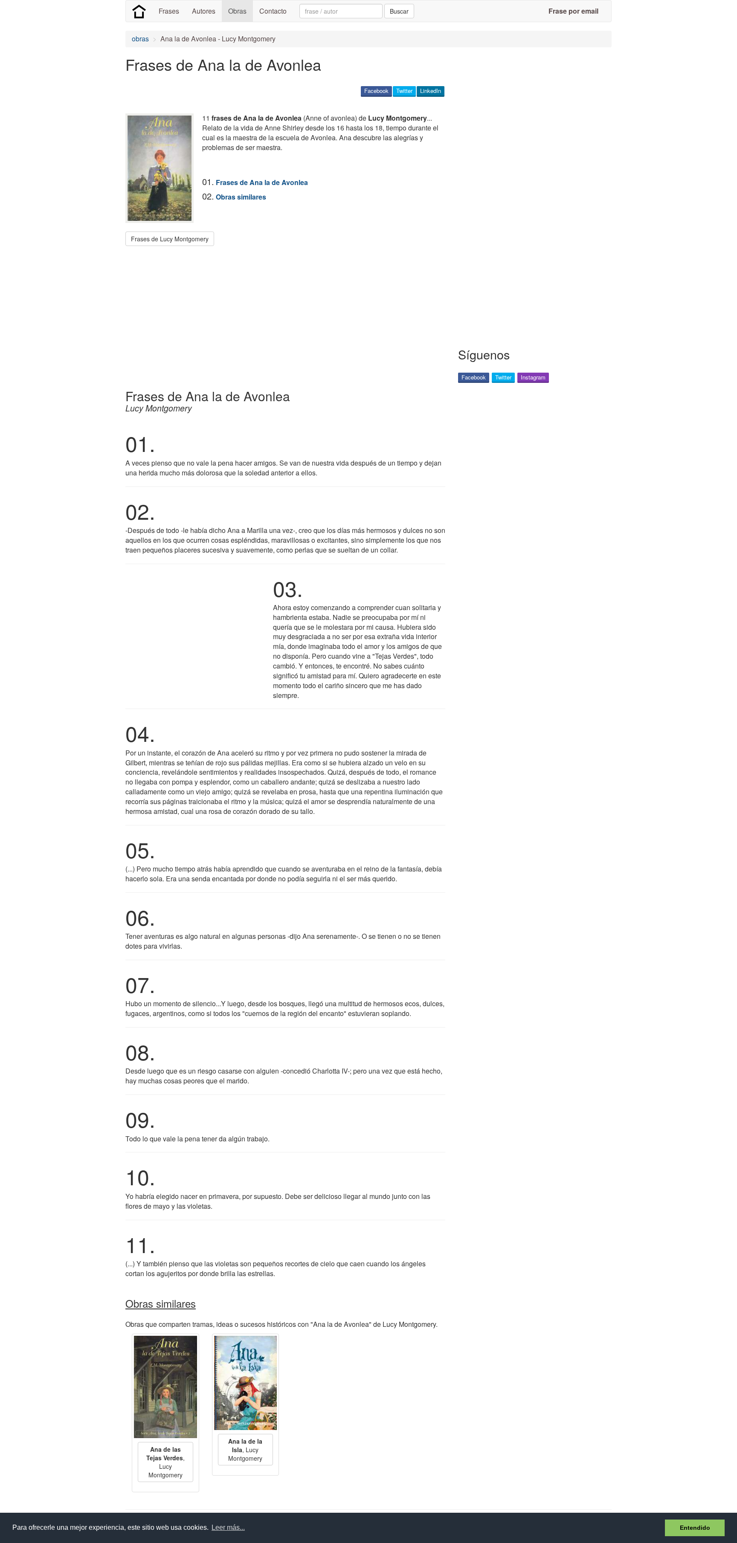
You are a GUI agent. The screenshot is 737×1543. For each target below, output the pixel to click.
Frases (169, 11)
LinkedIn (430, 91)
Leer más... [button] (228, 1527)
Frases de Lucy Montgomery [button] (170, 238)
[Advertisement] (280, 314)
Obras (237, 11)
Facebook (376, 91)
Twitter (404, 91)
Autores (203, 11)
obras (140, 38)
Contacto (273, 11)
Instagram (533, 377)
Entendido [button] (695, 1527)
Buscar (399, 11)
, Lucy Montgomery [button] (165, 1462)
